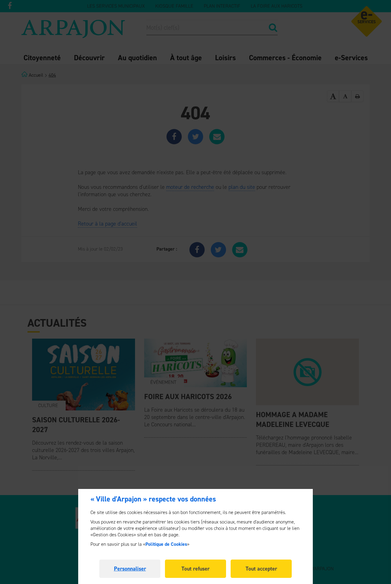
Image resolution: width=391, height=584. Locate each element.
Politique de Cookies (166, 544)
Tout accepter (261, 568)
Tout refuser (195, 568)
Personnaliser (130, 568)
